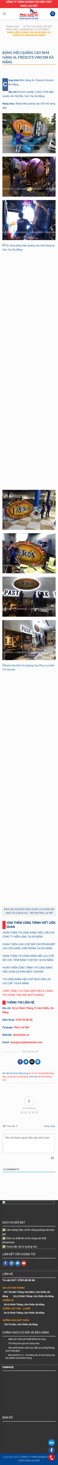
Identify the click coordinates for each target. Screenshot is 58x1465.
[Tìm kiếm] (52, 14)
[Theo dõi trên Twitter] (17, 1263)
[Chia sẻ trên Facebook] (20, 1062)
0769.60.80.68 (24, 1019)
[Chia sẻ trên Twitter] (26, 1062)
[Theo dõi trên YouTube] (24, 1263)
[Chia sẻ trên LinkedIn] (37, 1062)
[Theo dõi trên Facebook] (5, 1263)
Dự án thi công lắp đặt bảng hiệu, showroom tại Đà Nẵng (29, 28)
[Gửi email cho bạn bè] (32, 1062)
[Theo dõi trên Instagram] (12, 1263)
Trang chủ (12, 26)
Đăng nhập (49, 1126)
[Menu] (4, 14)
